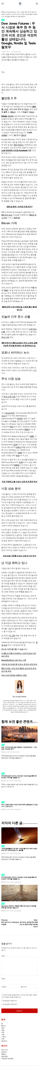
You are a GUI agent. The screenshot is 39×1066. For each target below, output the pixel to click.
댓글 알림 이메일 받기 (10, 1001)
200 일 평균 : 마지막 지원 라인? (19, 207)
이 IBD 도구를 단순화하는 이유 (13, 653)
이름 (3, 979)
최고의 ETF (10, 413)
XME (32, 436)
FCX (26, 109)
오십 (4, 416)
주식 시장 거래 (9, 397)
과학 (3, 846)
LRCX (23, 135)
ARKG (16, 465)
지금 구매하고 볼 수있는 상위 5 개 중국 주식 (19, 482)
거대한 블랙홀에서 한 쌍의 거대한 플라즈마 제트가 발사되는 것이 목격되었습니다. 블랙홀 (19, 849)
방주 (21, 462)
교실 (30, 653)
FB (30, 150)
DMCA (3, 1054)
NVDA (10, 116)
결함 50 (17, 218)
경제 (3, 19)
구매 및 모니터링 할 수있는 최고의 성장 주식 (19, 664)
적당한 (20, 418)
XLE (17, 455)
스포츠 (3, 1037)
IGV (11, 427)
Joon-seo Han (15, 752)
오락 (2, 1039)
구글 (6, 109)
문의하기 (4, 1041)
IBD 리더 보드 (6, 215)
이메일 (4, 987)
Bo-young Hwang (16, 51)
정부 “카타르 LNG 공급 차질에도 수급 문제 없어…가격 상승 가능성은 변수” (19, 748)
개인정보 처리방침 (7, 1058)
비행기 (18, 447)
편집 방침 (4, 1056)
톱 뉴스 (3, 1026)
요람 (15, 444)
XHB (20, 453)
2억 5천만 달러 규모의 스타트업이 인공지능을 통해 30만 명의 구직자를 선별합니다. (19, 777)
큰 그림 (12, 635)
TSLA (31, 112)
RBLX (13, 112)
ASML (4, 135)
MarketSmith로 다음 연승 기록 (13, 660)
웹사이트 (24, 987)
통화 (6, 290)
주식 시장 (5, 337)
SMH (27, 429)
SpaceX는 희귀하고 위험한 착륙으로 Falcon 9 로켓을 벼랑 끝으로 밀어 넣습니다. (18, 907)
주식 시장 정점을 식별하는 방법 (14, 675)
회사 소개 (4, 1050)
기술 (2, 1034)
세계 (2, 1028)
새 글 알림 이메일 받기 (10, 1004)
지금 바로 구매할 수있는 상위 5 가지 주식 (19, 556)
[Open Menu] (2, 3)
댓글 (3, 956)
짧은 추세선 (19, 145)
